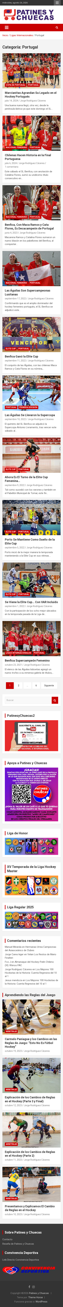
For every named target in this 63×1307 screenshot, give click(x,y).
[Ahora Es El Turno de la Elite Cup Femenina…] (31, 455)
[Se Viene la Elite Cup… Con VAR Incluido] (31, 580)
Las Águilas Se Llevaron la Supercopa (30, 415)
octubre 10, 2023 (13, 1214)
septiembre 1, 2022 (15, 606)
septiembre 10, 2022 (15, 419)
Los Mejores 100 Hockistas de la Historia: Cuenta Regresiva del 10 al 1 (31, 973)
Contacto (7, 1239)
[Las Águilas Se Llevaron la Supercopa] (31, 393)
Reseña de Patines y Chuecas (18, 1243)
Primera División (28, 407)
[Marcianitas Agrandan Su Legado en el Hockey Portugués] (31, 70)
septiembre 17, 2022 (15, 298)
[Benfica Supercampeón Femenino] (31, 638)
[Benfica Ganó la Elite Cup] (31, 334)
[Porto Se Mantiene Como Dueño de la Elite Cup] (31, 517)
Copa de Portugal (15, 85)
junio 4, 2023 (11, 232)
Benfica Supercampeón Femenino (27, 660)
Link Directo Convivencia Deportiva (20, 1259)
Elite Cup (11, 349)
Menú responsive (57, 3)
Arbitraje (11, 1031)
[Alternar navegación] (6, 27)
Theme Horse (35, 1297)
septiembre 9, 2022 (15, 485)
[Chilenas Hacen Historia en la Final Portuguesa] (31, 133)
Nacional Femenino (16, 147)
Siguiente (49, 685)
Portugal (33, 85)
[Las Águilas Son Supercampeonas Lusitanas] (31, 268)
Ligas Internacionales (18, 653)
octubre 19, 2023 (13, 1051)
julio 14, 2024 (11, 100)
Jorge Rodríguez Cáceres (33, 100)
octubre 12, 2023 (13, 1105)
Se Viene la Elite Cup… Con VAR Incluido (31, 602)
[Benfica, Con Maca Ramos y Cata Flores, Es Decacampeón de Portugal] (31, 202)
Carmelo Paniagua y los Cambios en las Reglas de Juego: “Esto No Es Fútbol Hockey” (31, 1042)
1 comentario (11, 166)
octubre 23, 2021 (13, 665)
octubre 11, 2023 (13, 1159)
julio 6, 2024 (11, 163)
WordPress (41, 1301)
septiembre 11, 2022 (15, 360)
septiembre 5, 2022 (15, 547)
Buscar (55, 700)
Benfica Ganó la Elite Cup (21, 356)
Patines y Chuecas (39, 1293)
